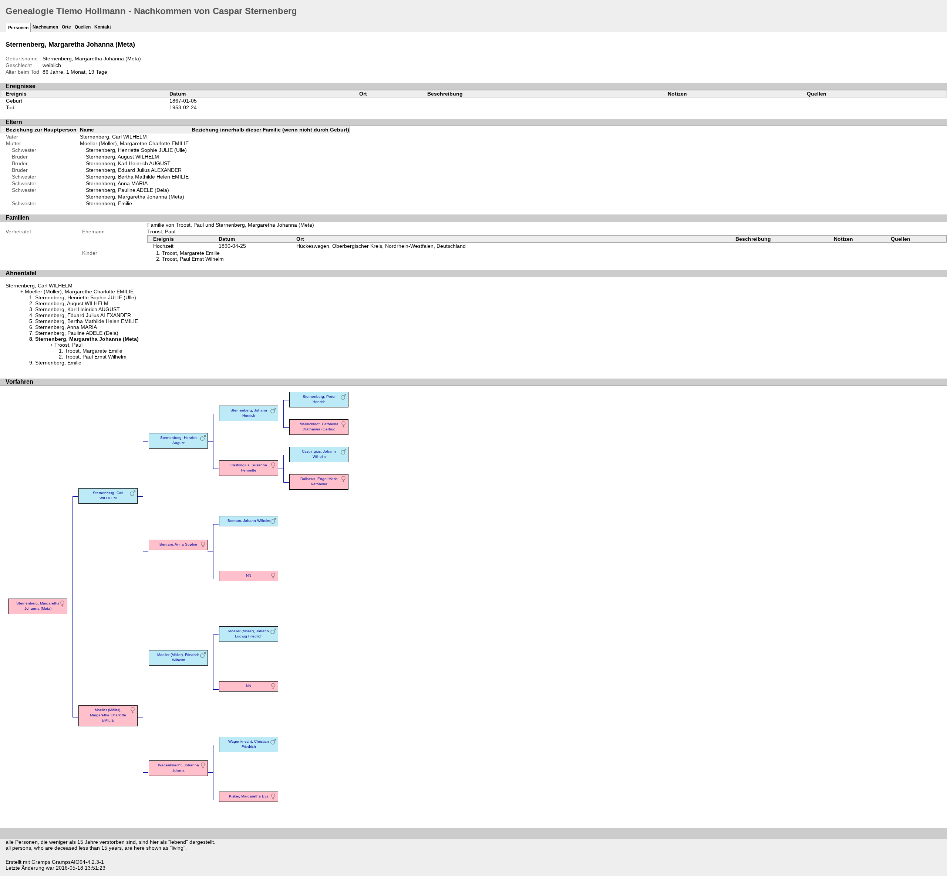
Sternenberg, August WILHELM (122, 157)
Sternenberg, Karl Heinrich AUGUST (128, 163)
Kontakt (102, 27)
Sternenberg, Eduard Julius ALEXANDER (134, 170)
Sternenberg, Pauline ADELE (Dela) (127, 190)
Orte (66, 27)
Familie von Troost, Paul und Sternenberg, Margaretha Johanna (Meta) (230, 225)
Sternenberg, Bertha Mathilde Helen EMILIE (137, 177)
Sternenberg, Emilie (109, 203)
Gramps (40, 862)
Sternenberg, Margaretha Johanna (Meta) (135, 197)
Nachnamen (45, 27)
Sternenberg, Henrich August (178, 440)
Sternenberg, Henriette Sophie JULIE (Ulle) (136, 150)
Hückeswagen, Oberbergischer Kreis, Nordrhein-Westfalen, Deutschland (381, 246)
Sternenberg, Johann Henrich (248, 412)
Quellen (83, 27)
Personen (18, 27)
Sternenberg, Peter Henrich (319, 399)
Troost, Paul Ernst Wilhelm (193, 259)
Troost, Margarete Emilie (191, 253)
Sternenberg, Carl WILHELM (113, 137)
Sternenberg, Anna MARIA (117, 183)
